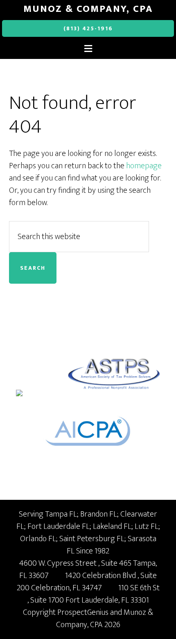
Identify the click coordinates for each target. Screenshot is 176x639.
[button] (88, 49)
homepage (144, 166)
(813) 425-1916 (88, 28)
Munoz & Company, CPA (88, 9)
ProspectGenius (82, 612)
